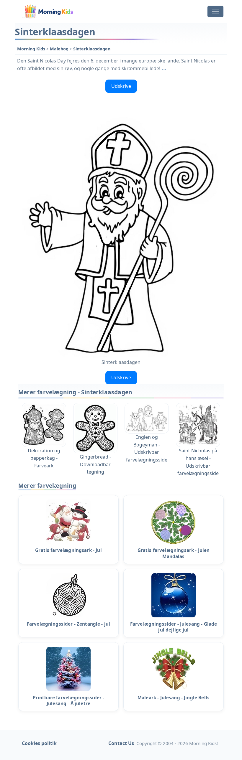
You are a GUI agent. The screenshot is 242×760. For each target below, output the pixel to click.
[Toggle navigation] (215, 11)
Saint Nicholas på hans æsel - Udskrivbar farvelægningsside (198, 462)
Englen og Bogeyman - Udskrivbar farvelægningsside (146, 448)
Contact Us (121, 743)
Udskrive (121, 86)
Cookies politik (39, 743)
